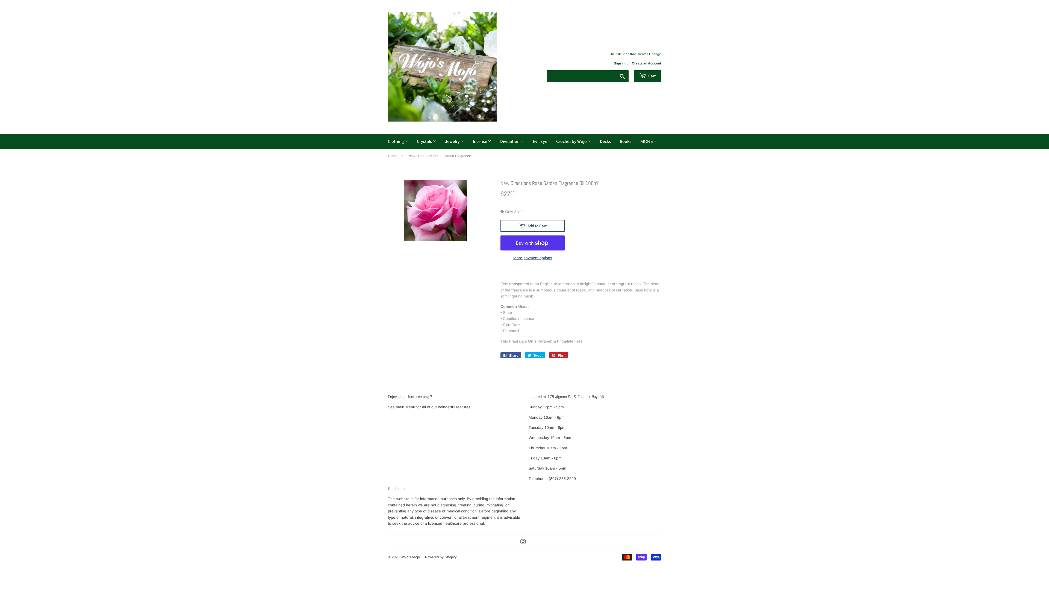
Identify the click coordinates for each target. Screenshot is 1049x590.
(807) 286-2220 (562, 478)
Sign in (619, 63)
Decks (605, 141)
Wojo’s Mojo (410, 557)
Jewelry (453, 141)
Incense (480, 141)
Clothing (396, 141)
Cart (651, 75)
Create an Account (646, 63)
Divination (510, 141)
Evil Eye (540, 141)
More (646, 141)
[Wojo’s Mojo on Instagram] (523, 542)
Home (392, 156)
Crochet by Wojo (572, 141)
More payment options (532, 258)
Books (625, 141)
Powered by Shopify (441, 557)
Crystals (425, 141)
